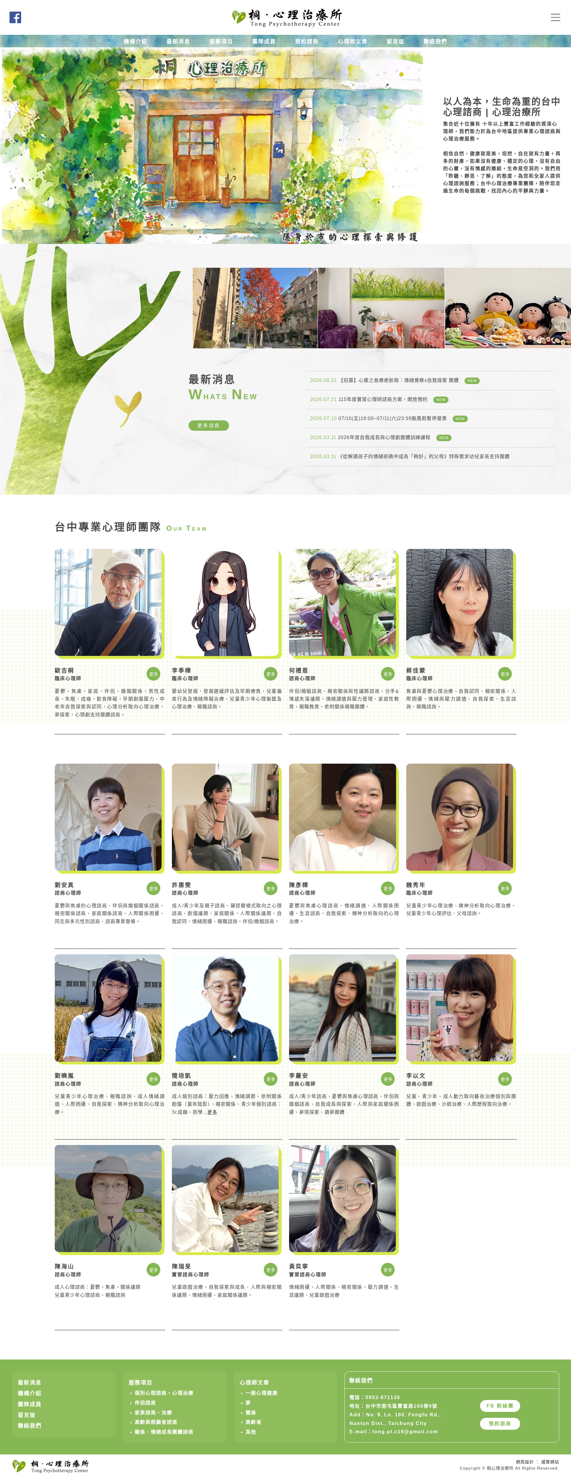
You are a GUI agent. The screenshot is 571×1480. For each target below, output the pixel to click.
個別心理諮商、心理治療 (164, 1393)
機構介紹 (136, 42)
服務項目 (221, 42)
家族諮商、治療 (153, 1412)
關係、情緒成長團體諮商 (164, 1431)
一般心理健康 (262, 1393)
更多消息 (208, 425)
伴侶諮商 (145, 1402)
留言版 (395, 42)
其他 (251, 1431)
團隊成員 (264, 42)
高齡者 (254, 1422)
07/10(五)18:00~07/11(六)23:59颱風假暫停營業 (387, 418)
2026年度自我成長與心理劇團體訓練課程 (379, 437)
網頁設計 (525, 1461)
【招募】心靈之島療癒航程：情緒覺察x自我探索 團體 (393, 380)
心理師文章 (353, 42)
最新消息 (178, 42)
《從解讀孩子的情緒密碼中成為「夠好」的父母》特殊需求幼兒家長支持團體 (410, 456)
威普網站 (550, 1461)
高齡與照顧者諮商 (156, 1422)
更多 (153, 674)
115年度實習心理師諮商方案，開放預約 (377, 399)
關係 (251, 1412)
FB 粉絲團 (500, 1405)
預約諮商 (307, 42)
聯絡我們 (435, 42)
